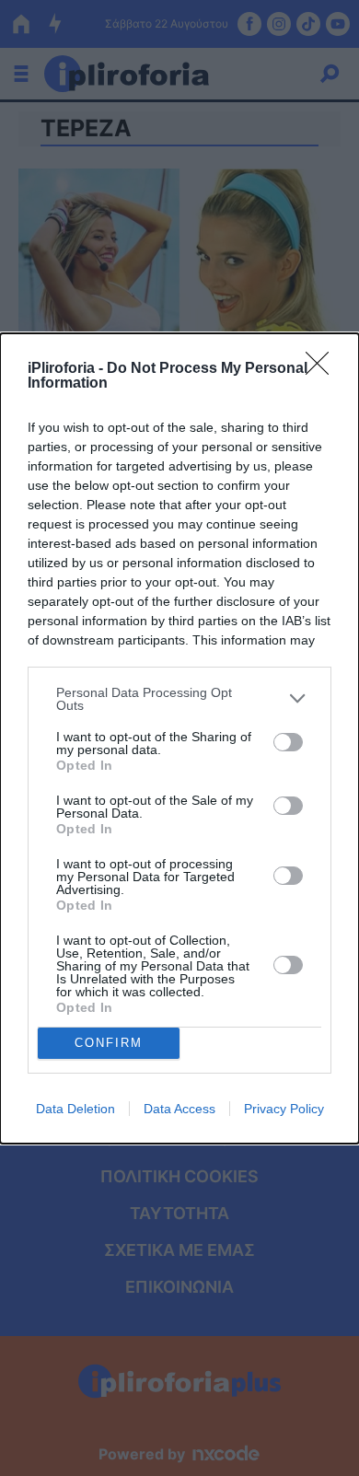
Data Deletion (75, 1108)
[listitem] (179, 699)
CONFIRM (109, 1043)
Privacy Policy (284, 1108)
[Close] (323, 369)
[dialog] (179, 738)
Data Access (179, 1108)
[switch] (288, 742)
